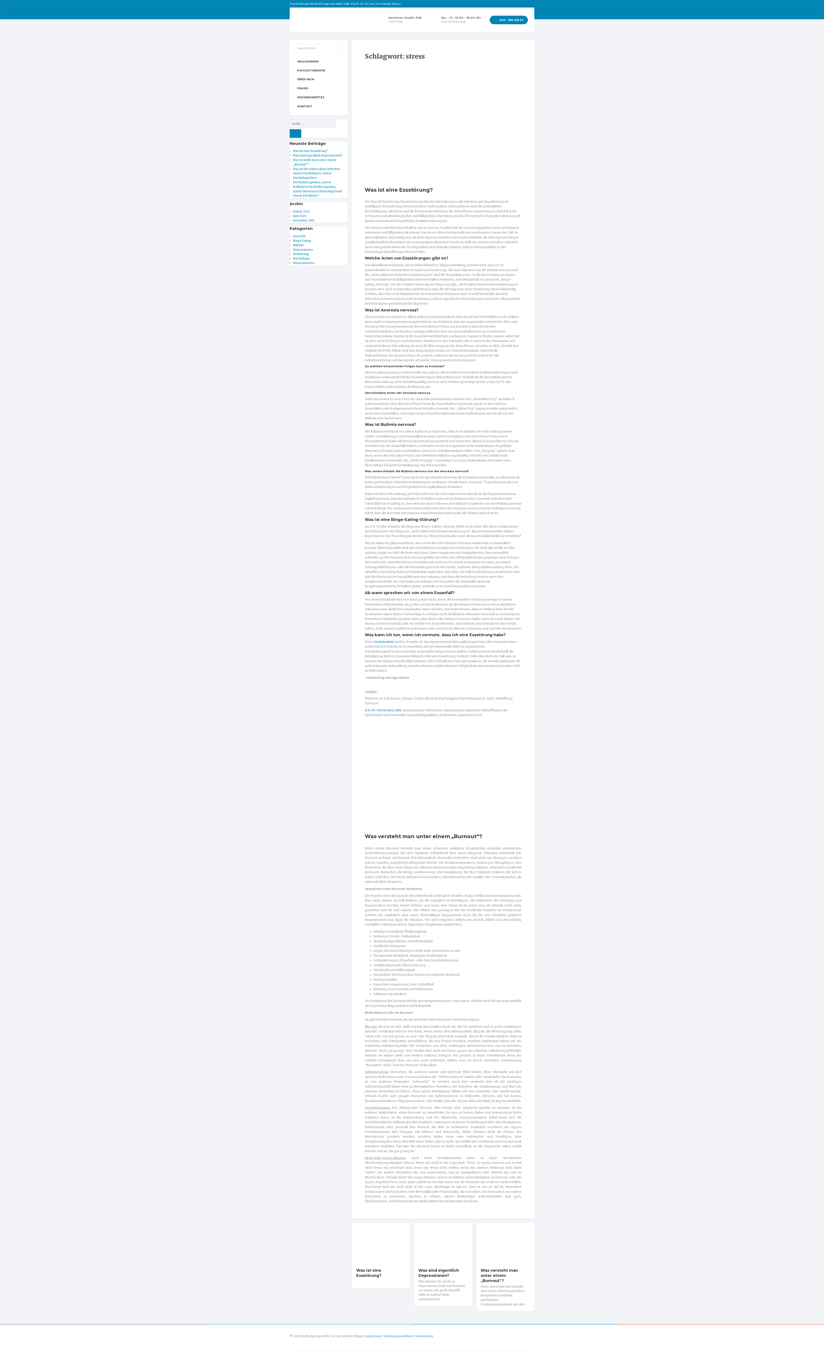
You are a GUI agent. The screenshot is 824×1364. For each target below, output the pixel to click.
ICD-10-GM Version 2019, (383, 710)
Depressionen (303, 250)
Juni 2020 (299, 216)
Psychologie (301, 258)
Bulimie (298, 245)
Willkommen (307, 61)
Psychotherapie (311, 70)
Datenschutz (424, 1336)
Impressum (373, 1336)
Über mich (305, 79)
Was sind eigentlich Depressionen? (438, 1273)
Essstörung (301, 254)
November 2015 (303, 220)
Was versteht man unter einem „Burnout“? (423, 836)
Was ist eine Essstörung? (399, 190)
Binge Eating (302, 241)
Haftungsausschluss (398, 1336)
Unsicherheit (383, 642)
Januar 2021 (301, 211)
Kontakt (304, 106)
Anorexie (299, 236)
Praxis (302, 88)
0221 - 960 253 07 (511, 20)
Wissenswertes (310, 97)
